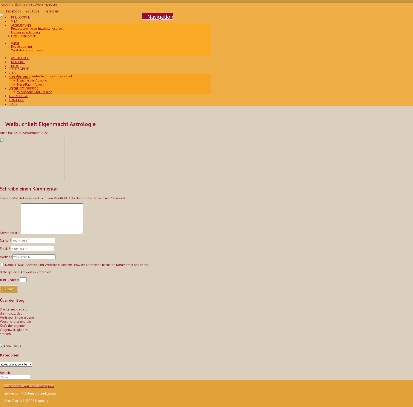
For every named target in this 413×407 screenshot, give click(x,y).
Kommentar (10, 233)
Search (5, 373)
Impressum (12, 393)
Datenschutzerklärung (40, 393)
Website (6, 257)
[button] (157, 16)
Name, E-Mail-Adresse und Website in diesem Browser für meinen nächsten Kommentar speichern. (77, 265)
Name (5, 240)
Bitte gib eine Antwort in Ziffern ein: (26, 272)
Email (5, 249)
